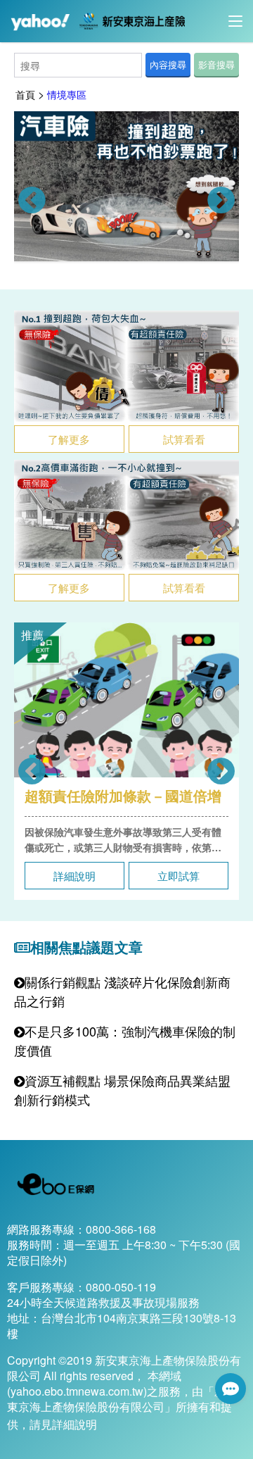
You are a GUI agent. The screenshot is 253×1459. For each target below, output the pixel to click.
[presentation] (32, 200)
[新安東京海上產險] (128, 20)
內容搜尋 (168, 64)
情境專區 (66, 94)
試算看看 (184, 439)
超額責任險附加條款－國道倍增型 (123, 795)
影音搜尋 (216, 64)
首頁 (25, 94)
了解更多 (69, 439)
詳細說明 (74, 875)
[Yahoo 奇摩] (39, 20)
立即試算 (178, 875)
